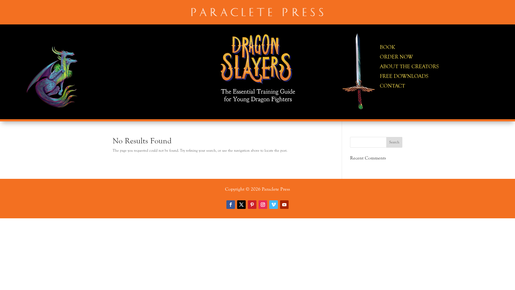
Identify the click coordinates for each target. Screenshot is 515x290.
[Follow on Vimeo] (273, 204)
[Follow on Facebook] (230, 204)
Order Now (396, 57)
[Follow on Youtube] (284, 204)
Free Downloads (404, 76)
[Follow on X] (241, 204)
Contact (392, 86)
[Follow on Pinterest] (252, 204)
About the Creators (409, 66)
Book (387, 47)
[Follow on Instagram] (263, 204)
